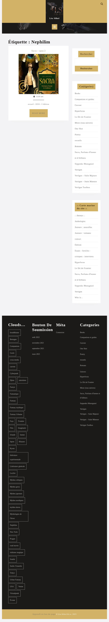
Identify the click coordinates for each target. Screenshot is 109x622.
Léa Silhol (54, 18)
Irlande (12, 435)
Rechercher (86, 54)
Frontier (21, 421)
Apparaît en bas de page (44, 614)
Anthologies (80, 221)
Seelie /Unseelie (16, 566)
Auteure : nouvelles (83, 227)
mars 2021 (36, 354)
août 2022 (36, 337)
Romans (78, 146)
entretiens (22, 380)
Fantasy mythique (16, 408)
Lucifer (13, 473)
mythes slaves (15, 507)
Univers (83, 372)
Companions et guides (84, 99)
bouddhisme (14, 333)
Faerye (12, 387)
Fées (11, 428)
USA (12, 587)
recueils (78, 141)
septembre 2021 (38, 348)
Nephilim (13, 525)
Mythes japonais (16, 494)
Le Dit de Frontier (83, 117)
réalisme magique (16, 552)
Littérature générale (17, 466)
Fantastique (14, 394)
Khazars (22, 442)
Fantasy (13, 401)
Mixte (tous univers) (84, 123)
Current (78, 105)
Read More (40, 114)
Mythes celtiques (16, 480)
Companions (14, 346)
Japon (12, 442)
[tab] (54, 27)
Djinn (12, 380)
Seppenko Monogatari (84, 164)
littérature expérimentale (15, 457)
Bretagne (13, 339)
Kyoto (12, 448)
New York (14, 532)
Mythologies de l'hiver (16, 516)
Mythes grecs (15, 487)
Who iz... (79, 298)
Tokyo (12, 573)
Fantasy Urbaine (16, 414)
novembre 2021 (38, 343)
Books (77, 93)
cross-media (14, 360)
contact (78, 239)
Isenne (22, 435)
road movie (14, 546)
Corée (12, 353)
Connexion (60, 332)
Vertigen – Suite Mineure (86, 182)
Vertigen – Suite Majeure (86, 176)
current (12, 367)
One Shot (79, 129)
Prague (12, 539)
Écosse (12, 600)
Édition (78, 245)
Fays (11, 421)
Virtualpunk (14, 593)
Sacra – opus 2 (39, 51)
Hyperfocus (80, 111)
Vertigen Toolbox (82, 187)
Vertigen (78, 170)
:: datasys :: (80, 216)
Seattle (12, 559)
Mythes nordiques (16, 500)
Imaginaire (22, 428)
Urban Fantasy (15, 580)
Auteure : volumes (83, 233)
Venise (20, 587)
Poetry (78, 135)
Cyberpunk (14, 373)
